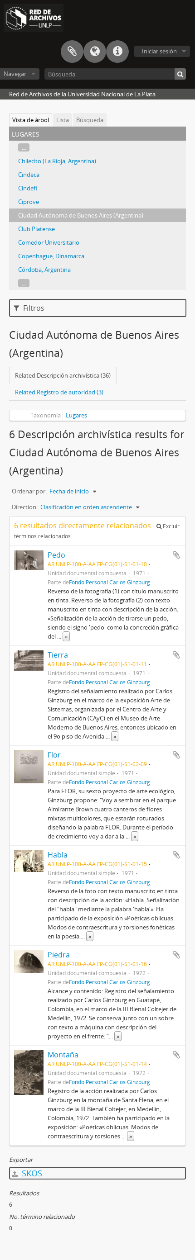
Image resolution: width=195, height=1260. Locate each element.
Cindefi (27, 188)
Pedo (56, 555)
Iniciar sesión (159, 51)
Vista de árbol (30, 120)
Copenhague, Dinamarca (51, 256)
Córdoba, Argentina (44, 269)
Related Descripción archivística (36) (63, 375)
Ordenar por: (29, 491)
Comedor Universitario (48, 242)
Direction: (25, 507)
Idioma (94, 51)
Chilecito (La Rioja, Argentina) (57, 161)
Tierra (58, 655)
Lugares (76, 415)
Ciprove (28, 202)
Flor (54, 755)
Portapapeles (72, 51)
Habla (58, 855)
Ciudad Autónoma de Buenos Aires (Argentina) (80, 215)
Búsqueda (89, 120)
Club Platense (36, 229)
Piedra (59, 955)
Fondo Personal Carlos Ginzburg (109, 582)
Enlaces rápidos (117, 51)
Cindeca (28, 175)
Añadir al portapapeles (176, 554)
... (24, 147)
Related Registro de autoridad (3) (59, 392)
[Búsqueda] (180, 74)
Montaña (63, 1055)
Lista (62, 120)
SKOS (31, 1173)
